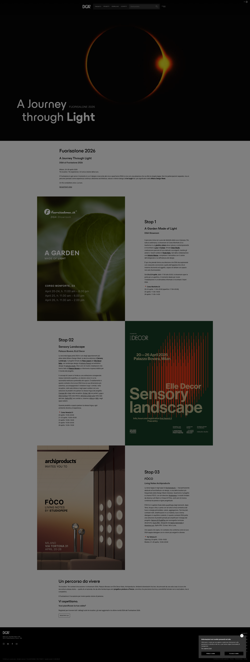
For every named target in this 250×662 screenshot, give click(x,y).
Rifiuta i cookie (210, 653)
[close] (241, 635)
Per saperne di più (206, 648)
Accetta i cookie (234, 653)
